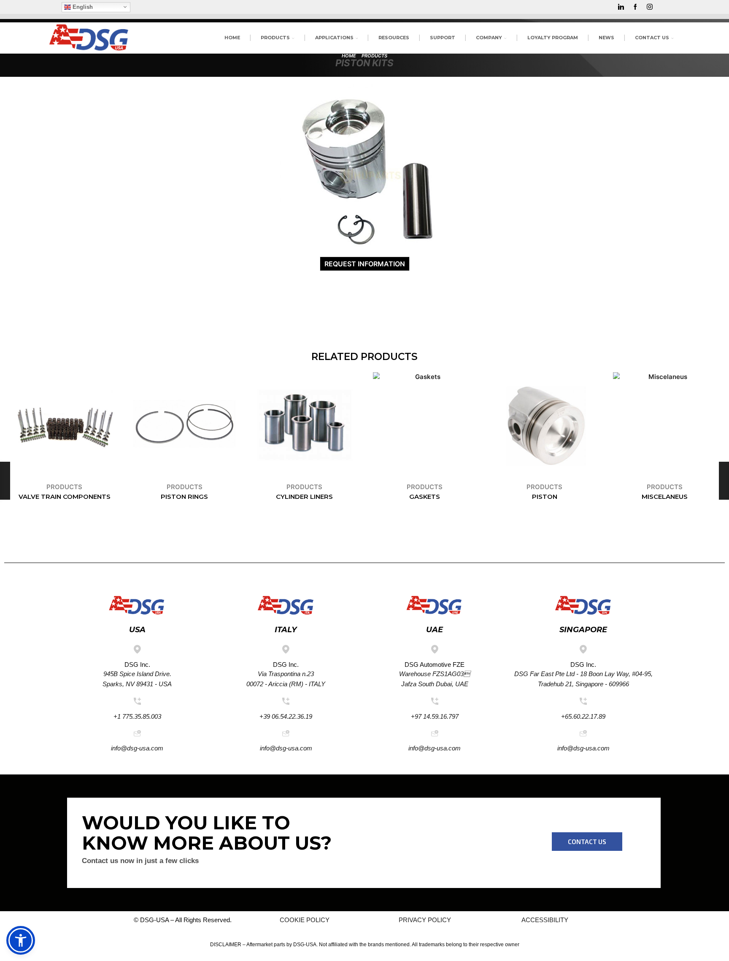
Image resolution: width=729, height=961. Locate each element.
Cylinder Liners (304, 497)
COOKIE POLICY (304, 919)
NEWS (606, 38)
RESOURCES (393, 38)
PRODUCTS (275, 38)
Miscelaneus (665, 497)
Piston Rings (184, 497)
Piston (544, 497)
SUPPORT (442, 38)
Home (349, 56)
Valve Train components (65, 497)
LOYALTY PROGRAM (552, 38)
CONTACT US (652, 38)
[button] (587, 841)
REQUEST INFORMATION (364, 264)
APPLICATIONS (334, 38)
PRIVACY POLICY (425, 919)
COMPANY (489, 38)
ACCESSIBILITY (544, 919)
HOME (232, 38)
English (82, 6)
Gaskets (424, 497)
